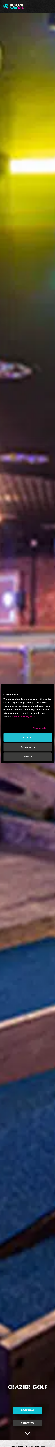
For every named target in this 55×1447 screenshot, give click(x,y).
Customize (25, 747)
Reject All (27, 756)
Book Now (27, 1410)
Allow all (27, 737)
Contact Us (27, 1423)
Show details (39, 728)
